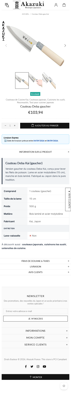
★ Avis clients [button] (69, 199)
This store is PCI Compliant (54, 359)
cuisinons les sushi (55, 244)
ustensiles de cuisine (13, 248)
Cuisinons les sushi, (56, 99)
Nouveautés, (23, 102)
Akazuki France (28, 5)
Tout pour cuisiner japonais (41, 102)
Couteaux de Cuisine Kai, (17, 99)
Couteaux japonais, (38, 99)
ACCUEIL (25, 14)
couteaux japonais (32, 244)
